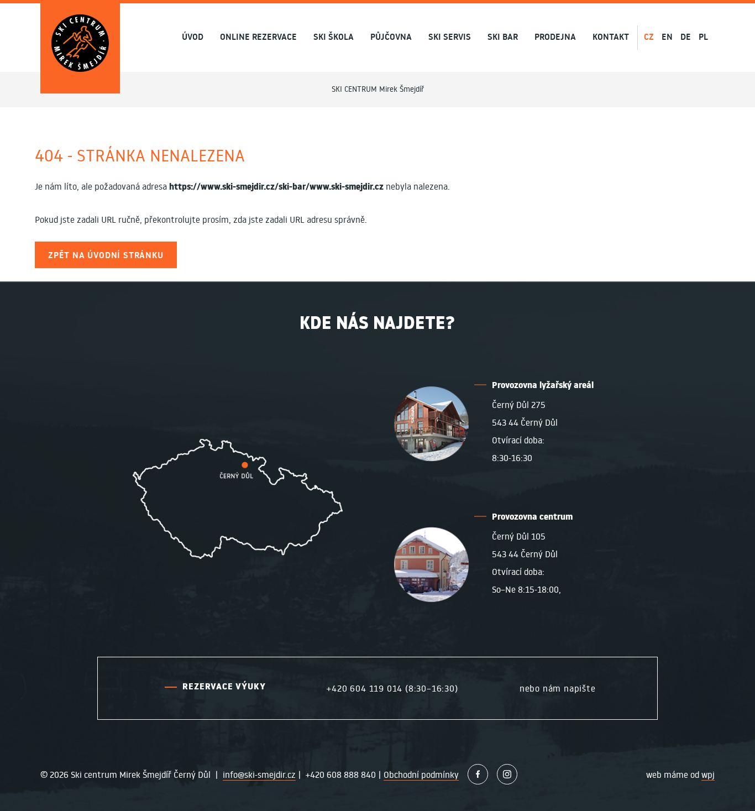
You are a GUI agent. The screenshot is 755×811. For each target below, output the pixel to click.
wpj (708, 774)
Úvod (192, 37)
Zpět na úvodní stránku (106, 255)
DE (685, 36)
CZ (649, 36)
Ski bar (502, 37)
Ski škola (333, 37)
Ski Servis (449, 37)
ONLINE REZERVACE (258, 37)
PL (703, 36)
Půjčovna (391, 37)
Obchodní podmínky (421, 774)
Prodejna (555, 37)
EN (667, 36)
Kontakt (611, 37)
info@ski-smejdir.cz (259, 774)
